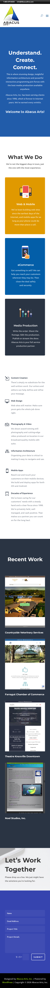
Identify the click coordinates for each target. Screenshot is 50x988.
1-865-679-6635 (9, 2)
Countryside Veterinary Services (24, 632)
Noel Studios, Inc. (15, 818)
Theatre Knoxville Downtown (22, 756)
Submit (38, 956)
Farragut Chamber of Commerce (24, 694)
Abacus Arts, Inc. (24, 978)
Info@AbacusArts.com (25, 2)
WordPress (7, 982)
